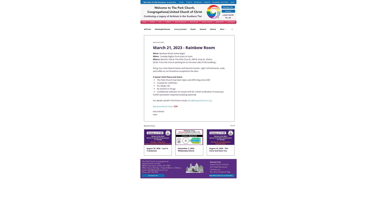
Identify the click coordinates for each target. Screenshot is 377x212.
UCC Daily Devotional (218, 167)
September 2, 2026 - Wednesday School (186, 149)
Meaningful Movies (162, 29)
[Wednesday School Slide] (189, 137)
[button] (168, 22)
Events (193, 29)
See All (232, 126)
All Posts (147, 29)
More (222, 29)
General (203, 29)
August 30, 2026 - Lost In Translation (157, 149)
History (213, 29)
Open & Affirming (158, 111)
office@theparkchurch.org (157, 170)
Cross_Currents (180, 29)
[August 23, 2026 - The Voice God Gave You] (220, 137)
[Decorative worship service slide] (158, 137)
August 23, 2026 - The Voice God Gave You (218, 149)
